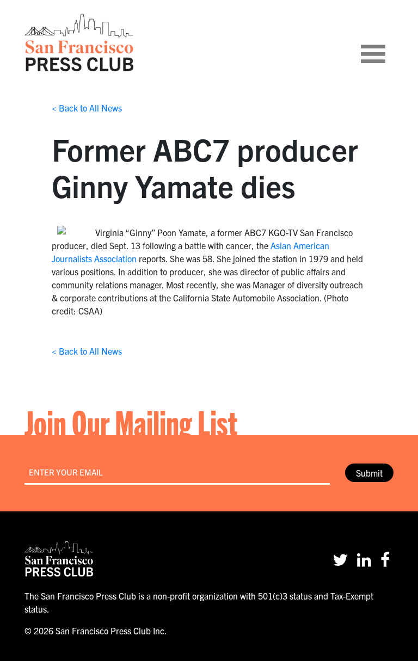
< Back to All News (87, 107)
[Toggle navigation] (386, 42)
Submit (369, 472)
